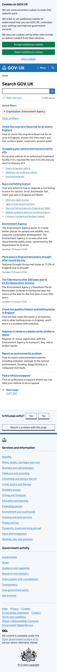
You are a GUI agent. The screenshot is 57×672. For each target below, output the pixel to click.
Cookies (25, 608)
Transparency (10, 584)
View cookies (28, 59)
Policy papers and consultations (20, 579)
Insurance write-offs (15, 176)
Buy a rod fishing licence (16, 183)
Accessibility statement (15, 612)
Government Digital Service (17, 625)
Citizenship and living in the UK (19, 478)
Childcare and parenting (15, 473)
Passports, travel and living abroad (21, 528)
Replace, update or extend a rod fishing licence (28, 212)
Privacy (14, 608)
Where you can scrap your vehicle (21, 172)
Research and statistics (15, 573)
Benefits (6, 456)
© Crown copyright (28, 664)
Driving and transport (14, 495)
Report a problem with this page (28, 427)
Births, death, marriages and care (21, 462)
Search (52, 91)
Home (5, 75)
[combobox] (25, 91)
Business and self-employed (18, 467)
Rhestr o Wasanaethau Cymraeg (20, 621)
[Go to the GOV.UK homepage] (13, 67)
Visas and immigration (14, 533)
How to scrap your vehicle (18, 168)
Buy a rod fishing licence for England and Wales (28, 208)
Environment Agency (14, 223)
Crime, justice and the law (16, 484)
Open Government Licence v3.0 (20, 639)
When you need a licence (17, 200)
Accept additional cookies (28, 44)
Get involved (9, 595)
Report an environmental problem (22, 353)
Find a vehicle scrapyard (16, 375)
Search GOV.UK (23, 84)
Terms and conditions (14, 617)
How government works (15, 590)
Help (5, 608)
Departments (9, 557)
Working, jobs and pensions (17, 539)
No (45, 416)
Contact (36, 612)
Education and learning (15, 500)
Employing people (12, 506)
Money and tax (10, 522)
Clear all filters (10, 118)
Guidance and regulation (16, 568)
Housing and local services (17, 517)
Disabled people (11, 489)
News (5, 562)
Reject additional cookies (28, 52)
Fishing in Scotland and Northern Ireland (25, 216)
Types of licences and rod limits (20, 204)
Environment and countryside (18, 511)
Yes (33, 416)
